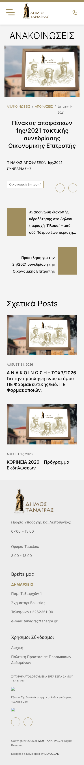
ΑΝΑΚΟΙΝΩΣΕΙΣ (18, 106)
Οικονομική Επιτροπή (25, 184)
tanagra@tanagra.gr (41, 621)
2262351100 (42, 612)
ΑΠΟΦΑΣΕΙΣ (44, 106)
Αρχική (17, 647)
